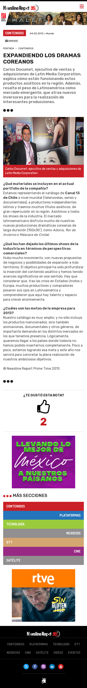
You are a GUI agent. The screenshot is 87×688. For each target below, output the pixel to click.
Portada (8, 48)
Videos (58, 652)
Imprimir (13, 41)
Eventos (74, 652)
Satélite (13, 560)
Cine (77, 551)
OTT (9, 542)
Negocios (73, 533)
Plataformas (70, 515)
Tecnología (15, 524)
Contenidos (25, 48)
